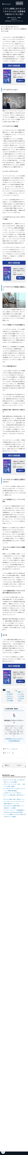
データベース (15, 26)
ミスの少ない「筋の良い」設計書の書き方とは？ (21, 765)
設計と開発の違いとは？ (9, 765)
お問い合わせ (19, 3)
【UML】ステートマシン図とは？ (13, 793)
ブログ (8, 26)
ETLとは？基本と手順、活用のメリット (14, 799)
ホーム (3, 26)
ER (12, 753)
